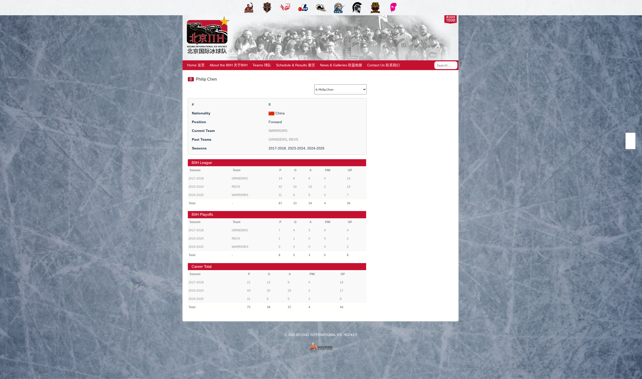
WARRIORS (278, 131)
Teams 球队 (262, 65)
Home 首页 (196, 65)
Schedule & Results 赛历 (295, 65)
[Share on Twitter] (630, 138)
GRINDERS (278, 139)
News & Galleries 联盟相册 (341, 65)
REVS (293, 139)
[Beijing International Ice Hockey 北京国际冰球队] (206, 53)
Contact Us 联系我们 (383, 65)
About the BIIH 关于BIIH (229, 65)
